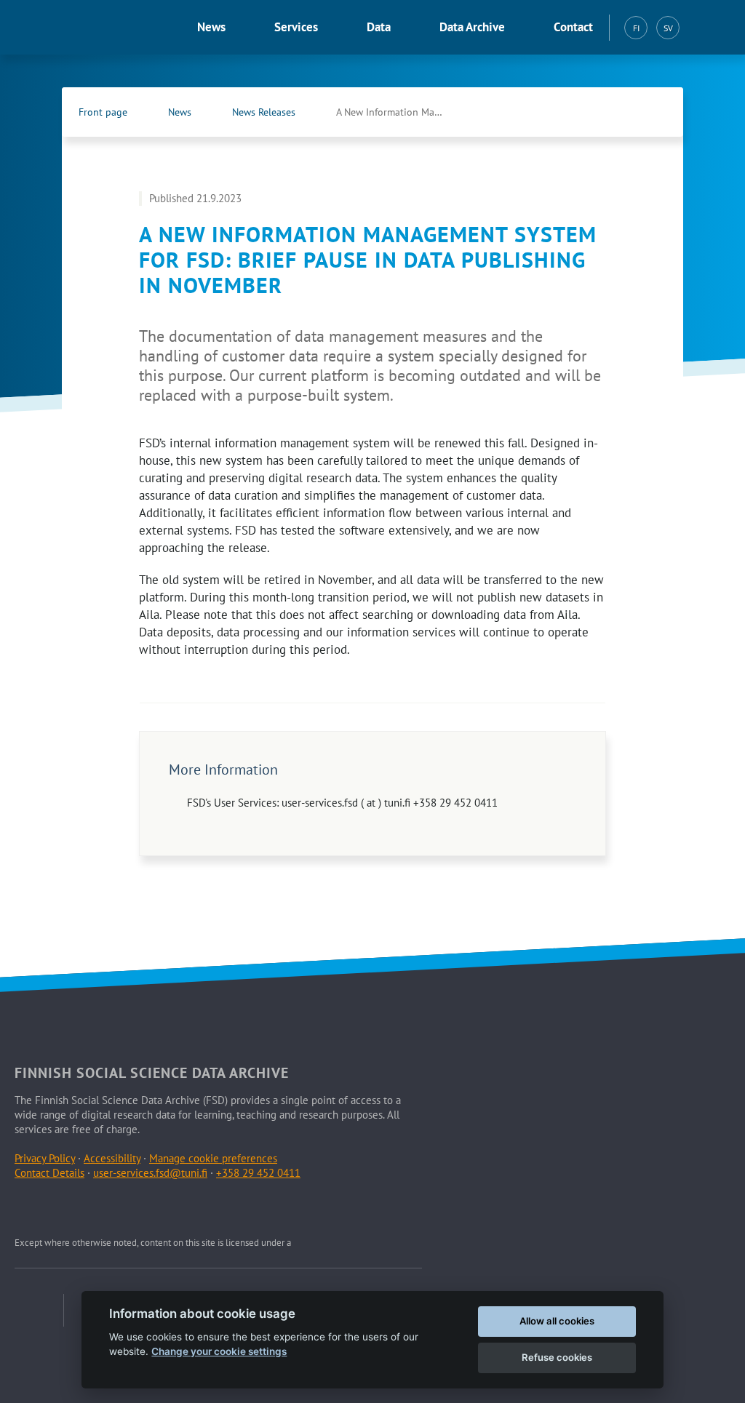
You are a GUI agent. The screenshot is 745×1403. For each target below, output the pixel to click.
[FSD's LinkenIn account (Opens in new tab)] (61, 1208)
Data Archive (472, 27)
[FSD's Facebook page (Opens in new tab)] (622, 112)
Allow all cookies (556, 1321)
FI (636, 28)
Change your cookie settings (219, 1351)
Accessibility (112, 1158)
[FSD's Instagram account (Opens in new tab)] (95, 1208)
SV (668, 28)
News (211, 27)
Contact (573, 27)
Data (379, 27)
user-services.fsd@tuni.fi (150, 1173)
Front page (103, 112)
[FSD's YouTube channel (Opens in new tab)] (163, 1208)
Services (296, 27)
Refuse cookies (557, 1357)
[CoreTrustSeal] (39, 1310)
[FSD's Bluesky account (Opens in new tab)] (129, 1208)
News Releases (263, 112)
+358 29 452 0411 (258, 1173)
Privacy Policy (45, 1158)
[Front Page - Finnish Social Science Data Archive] (91, 27)
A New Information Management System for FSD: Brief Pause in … (405, 112)
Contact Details (49, 1173)
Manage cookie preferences (213, 1158)
